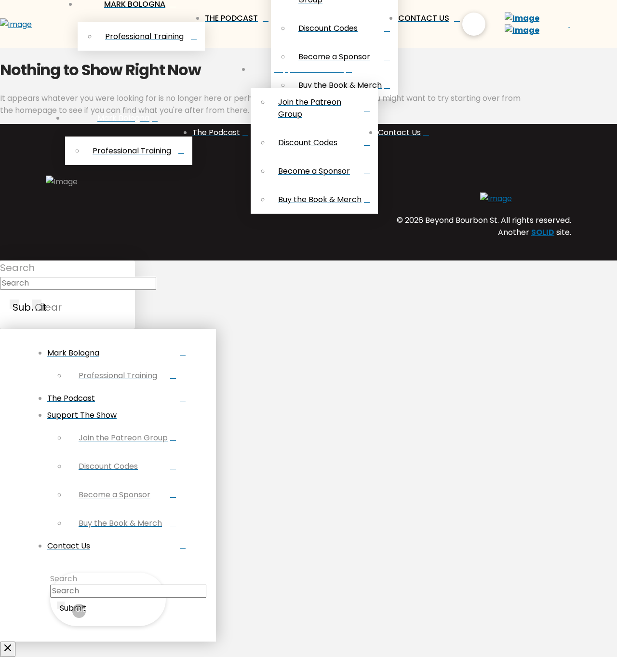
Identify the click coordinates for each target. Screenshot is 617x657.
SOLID (542, 232)
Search (17, 267)
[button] (473, 24)
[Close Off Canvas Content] (7, 649)
